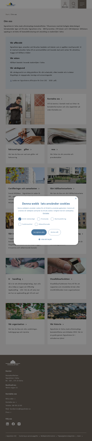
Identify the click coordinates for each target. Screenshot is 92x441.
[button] (46, 239)
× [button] (76, 198)
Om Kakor (46, 213)
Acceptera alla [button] (39, 232)
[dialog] (46, 220)
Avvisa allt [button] (54, 232)
